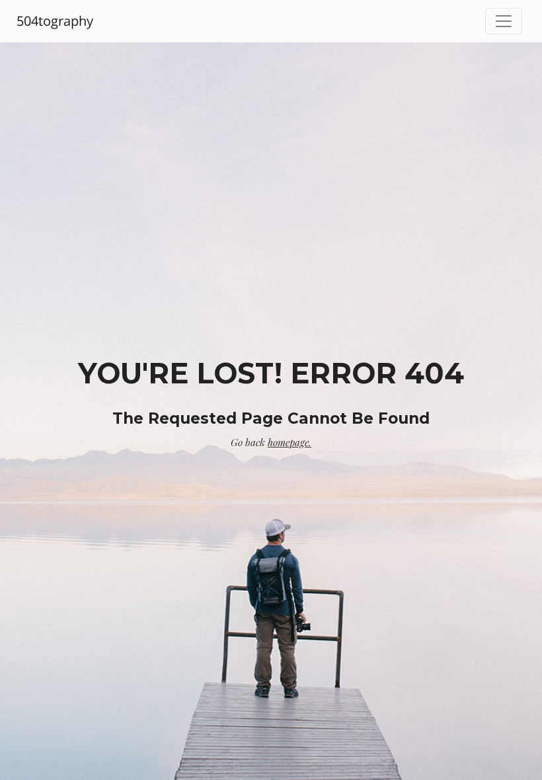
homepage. (289, 442)
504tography (55, 21)
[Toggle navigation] (503, 21)
